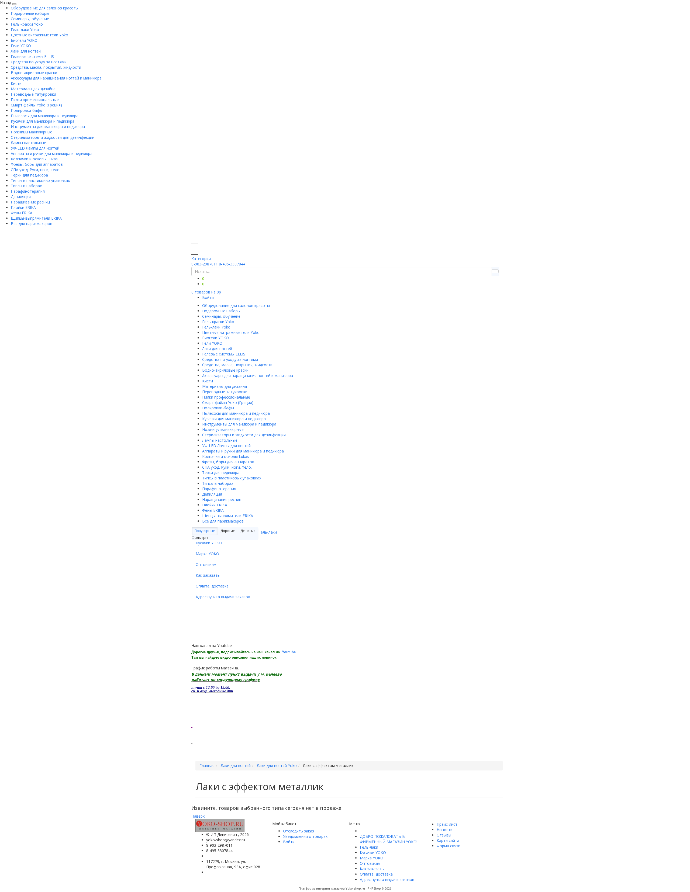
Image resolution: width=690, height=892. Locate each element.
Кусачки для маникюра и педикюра (42, 121)
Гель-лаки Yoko (25, 29)
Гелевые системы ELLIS (32, 56)
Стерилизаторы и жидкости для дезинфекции (52, 137)
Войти (208, 297)
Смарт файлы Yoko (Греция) (36, 105)
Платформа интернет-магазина (322, 888)
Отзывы (444, 835)
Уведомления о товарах (305, 836)
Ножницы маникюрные (31, 131)
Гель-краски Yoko (27, 24)
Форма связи (448, 845)
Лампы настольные (28, 142)
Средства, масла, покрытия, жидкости (46, 67)
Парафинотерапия (28, 191)
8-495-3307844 (232, 264)
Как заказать (208, 575)
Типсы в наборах (26, 185)
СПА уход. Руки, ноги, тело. (35, 169)
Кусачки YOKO (209, 542)
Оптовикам (206, 564)
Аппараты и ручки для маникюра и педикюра (51, 153)
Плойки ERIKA (23, 207)
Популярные (205, 530)
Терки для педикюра (29, 175)
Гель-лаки (267, 532)
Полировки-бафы (27, 110)
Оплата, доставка (212, 586)
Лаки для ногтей (26, 51)
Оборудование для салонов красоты (44, 8)
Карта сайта (448, 840)
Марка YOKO (207, 553)
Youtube (289, 652)
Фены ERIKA (21, 212)
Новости (445, 829)
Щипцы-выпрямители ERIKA (36, 218)
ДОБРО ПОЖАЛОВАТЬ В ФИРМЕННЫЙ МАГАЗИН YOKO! (388, 839)
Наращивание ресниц (30, 202)
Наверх (198, 816)
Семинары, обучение (30, 18)
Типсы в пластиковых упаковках (40, 180)
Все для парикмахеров (31, 223)
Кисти (16, 83)
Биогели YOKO (24, 40)
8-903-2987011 (204, 264)
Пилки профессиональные (35, 99)
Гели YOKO (21, 45)
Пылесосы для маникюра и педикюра (44, 115)
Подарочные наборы (30, 13)
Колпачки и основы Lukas (34, 158)
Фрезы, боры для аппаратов (37, 164)
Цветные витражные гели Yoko (39, 34)
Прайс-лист (447, 824)
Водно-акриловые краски (34, 72)
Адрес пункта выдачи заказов (223, 596)
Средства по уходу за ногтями (39, 61)
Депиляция (21, 196)
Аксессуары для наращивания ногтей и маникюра (56, 78)
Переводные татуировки (33, 94)
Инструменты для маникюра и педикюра (48, 126)
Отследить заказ (298, 831)
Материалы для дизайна (33, 88)
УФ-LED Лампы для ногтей (35, 148)
